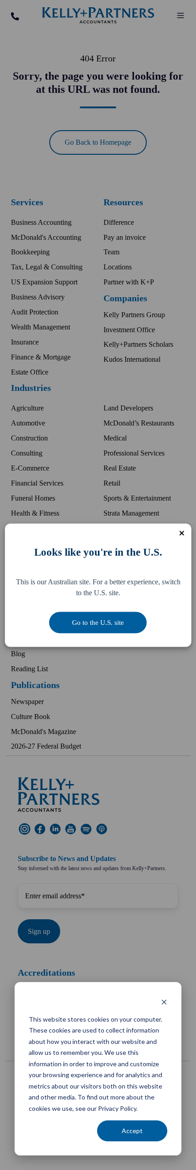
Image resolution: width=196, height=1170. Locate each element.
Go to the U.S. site (98, 622)
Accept (132, 1131)
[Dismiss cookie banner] (164, 1002)
